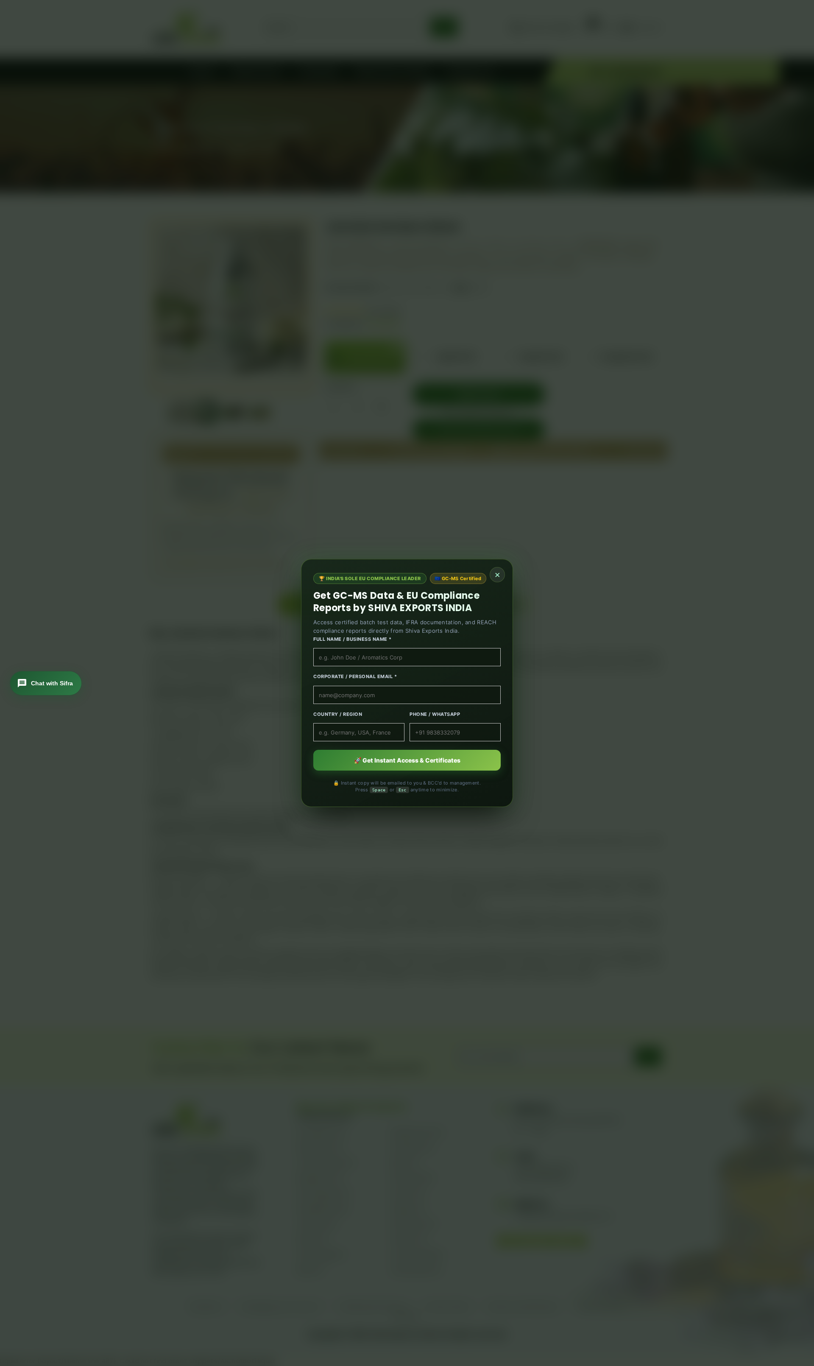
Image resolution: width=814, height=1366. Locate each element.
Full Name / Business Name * (352, 639)
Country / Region (337, 714)
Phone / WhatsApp (435, 714)
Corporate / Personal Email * (355, 676)
